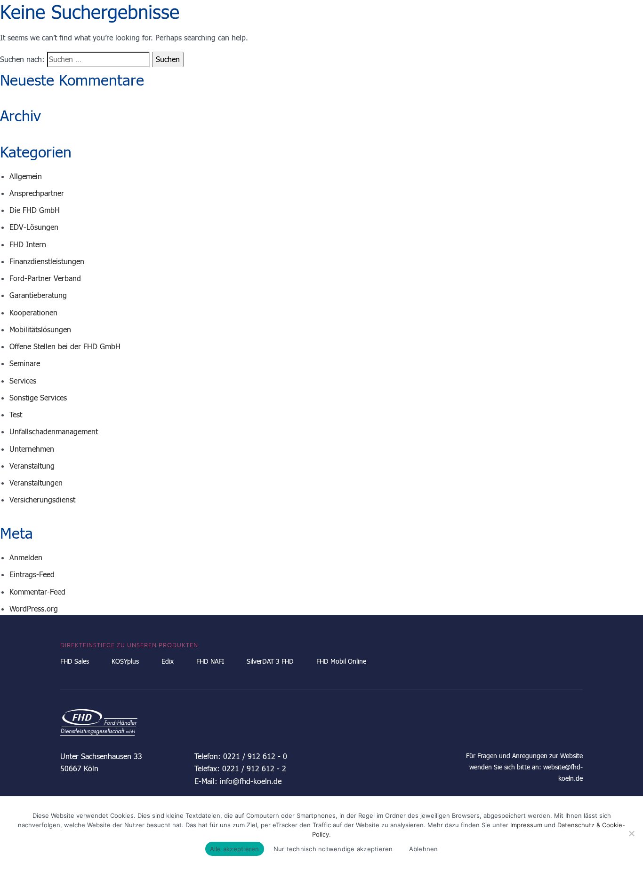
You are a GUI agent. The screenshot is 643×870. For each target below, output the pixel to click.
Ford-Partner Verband (45, 278)
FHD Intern (27, 244)
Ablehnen (423, 849)
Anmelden (25, 557)
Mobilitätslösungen (40, 329)
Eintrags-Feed (32, 574)
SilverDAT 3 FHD (270, 661)
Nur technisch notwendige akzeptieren (333, 849)
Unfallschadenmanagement (53, 431)
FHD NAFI (210, 661)
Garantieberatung (38, 294)
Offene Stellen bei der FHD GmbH (65, 346)
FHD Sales (74, 661)
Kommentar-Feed (37, 591)
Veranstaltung (32, 465)
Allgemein (25, 176)
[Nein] (631, 833)
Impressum (526, 825)
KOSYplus (125, 661)
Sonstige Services (38, 397)
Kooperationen (33, 312)
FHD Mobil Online (341, 661)
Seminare (24, 363)
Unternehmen (31, 448)
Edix (167, 661)
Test (15, 414)
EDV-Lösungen (33, 226)
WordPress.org (33, 608)
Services (22, 380)
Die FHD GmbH (34, 209)
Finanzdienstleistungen (46, 261)
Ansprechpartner (36, 192)
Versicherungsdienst (42, 499)
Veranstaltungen (36, 482)
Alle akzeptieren (234, 849)
